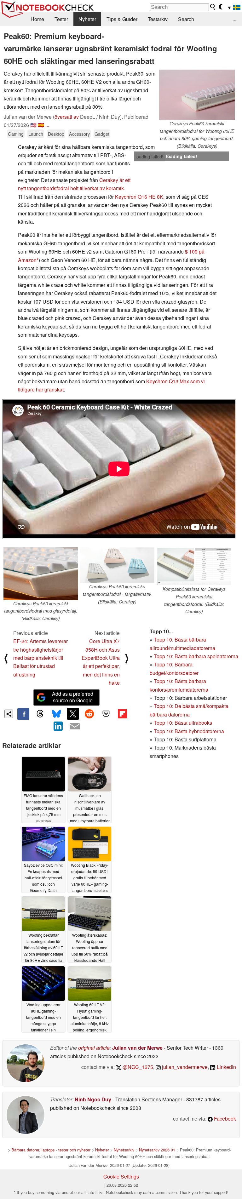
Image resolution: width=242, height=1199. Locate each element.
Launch (35, 133)
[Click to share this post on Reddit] (89, 714)
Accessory (79, 133)
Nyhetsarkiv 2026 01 (157, 1150)
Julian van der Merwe (137, 1047)
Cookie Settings (121, 1176)
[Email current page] (75, 727)
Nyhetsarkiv (124, 1150)
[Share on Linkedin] (58, 726)
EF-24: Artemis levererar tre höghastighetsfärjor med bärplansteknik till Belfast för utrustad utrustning (40, 657)
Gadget (102, 133)
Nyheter (87, 19)
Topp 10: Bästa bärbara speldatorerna (196, 656)
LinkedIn (226, 1067)
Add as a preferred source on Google (72, 697)
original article (94, 1047)
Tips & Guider (122, 19)
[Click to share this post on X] (73, 714)
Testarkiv (158, 19)
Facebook (224, 1118)
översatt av (67, 116)
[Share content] (8, 714)
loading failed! (149, 156)
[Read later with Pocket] (106, 714)
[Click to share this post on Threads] (40, 714)
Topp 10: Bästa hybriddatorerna (189, 731)
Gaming (16, 133)
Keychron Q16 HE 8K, (139, 196)
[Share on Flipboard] (122, 714)
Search (186, 19)
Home (37, 19)
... (234, 19)
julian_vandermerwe (184, 1067)
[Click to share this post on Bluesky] (56, 714)
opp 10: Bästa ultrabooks (184, 722)
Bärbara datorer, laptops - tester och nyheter (50, 1150)
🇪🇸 (41, 124)
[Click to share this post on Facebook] (23, 714)
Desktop (56, 133)
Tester (61, 19)
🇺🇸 (33, 124)
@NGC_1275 (137, 1067)
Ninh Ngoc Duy (93, 1099)
